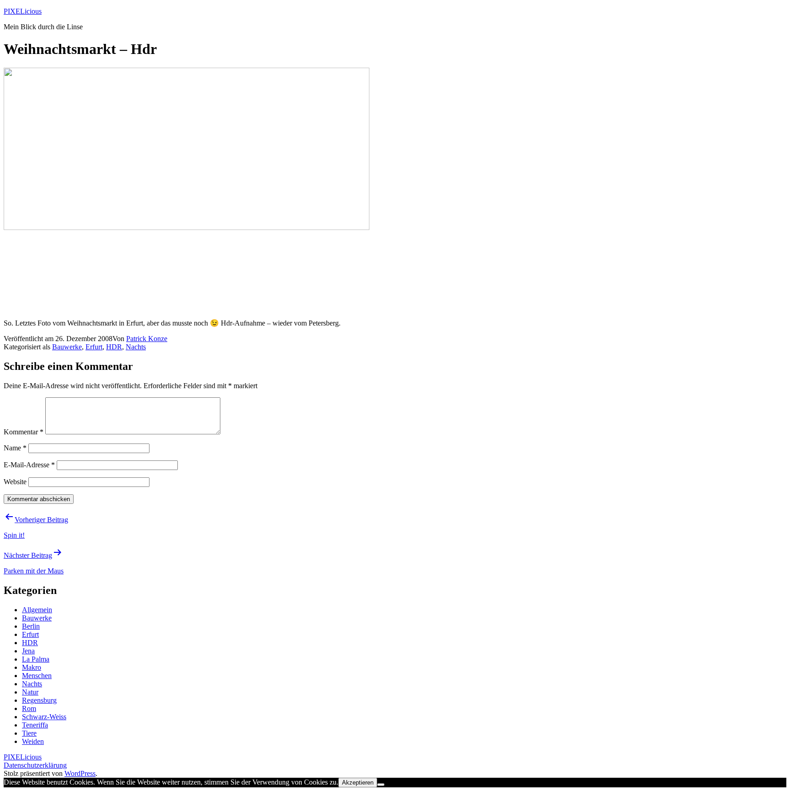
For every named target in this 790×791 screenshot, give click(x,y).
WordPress (80, 773)
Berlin (31, 626)
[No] (380, 784)
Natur (30, 692)
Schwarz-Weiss (44, 717)
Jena (28, 651)
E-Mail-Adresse (29, 465)
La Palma (35, 659)
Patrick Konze (146, 338)
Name (15, 448)
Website (15, 482)
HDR (114, 347)
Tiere (29, 733)
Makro (31, 667)
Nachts (136, 347)
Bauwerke (67, 347)
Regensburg (39, 700)
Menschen (37, 675)
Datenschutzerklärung (35, 765)
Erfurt (93, 347)
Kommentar (23, 432)
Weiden (33, 741)
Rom (29, 708)
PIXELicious (23, 11)
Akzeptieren (358, 782)
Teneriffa (35, 725)
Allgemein (37, 610)
